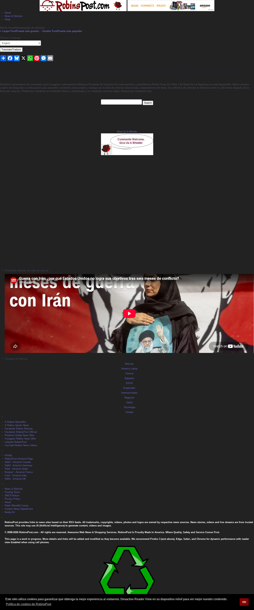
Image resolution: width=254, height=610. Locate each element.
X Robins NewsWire (15, 422)
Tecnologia (129, 407)
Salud (129, 402)
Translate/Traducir (11, 49)
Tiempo (129, 412)
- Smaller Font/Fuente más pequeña (61, 31)
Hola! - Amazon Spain (16, 468)
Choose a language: (10, 37)
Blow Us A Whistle (127, 131)
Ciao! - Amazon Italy (16, 475)
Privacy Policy (12, 498)
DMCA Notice (12, 495)
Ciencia (129, 373)
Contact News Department (19, 508)
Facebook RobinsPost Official (21, 432)
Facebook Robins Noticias (19, 428)
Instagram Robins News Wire (20, 438)
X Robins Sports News (17, 425)
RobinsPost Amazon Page (19, 458)
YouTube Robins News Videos (21, 445)
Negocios (129, 397)
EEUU (129, 383)
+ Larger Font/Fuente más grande (19, 31)
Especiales (129, 388)
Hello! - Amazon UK (15, 478)
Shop (7, 19)
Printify (8, 455)
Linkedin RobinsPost (16, 442)
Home (8, 12)
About (8, 502)
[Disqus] (127, 211)
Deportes (129, 378)
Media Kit (10, 512)
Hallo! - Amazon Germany (18, 465)
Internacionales (129, 392)
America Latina (129, 368)
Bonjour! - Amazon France (19, 472)
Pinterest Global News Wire (19, 435)
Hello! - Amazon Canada (18, 462)
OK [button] (244, 602)
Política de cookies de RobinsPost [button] (28, 604)
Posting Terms (12, 492)
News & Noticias (13, 16)
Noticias (129, 363)
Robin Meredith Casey (16, 505)
